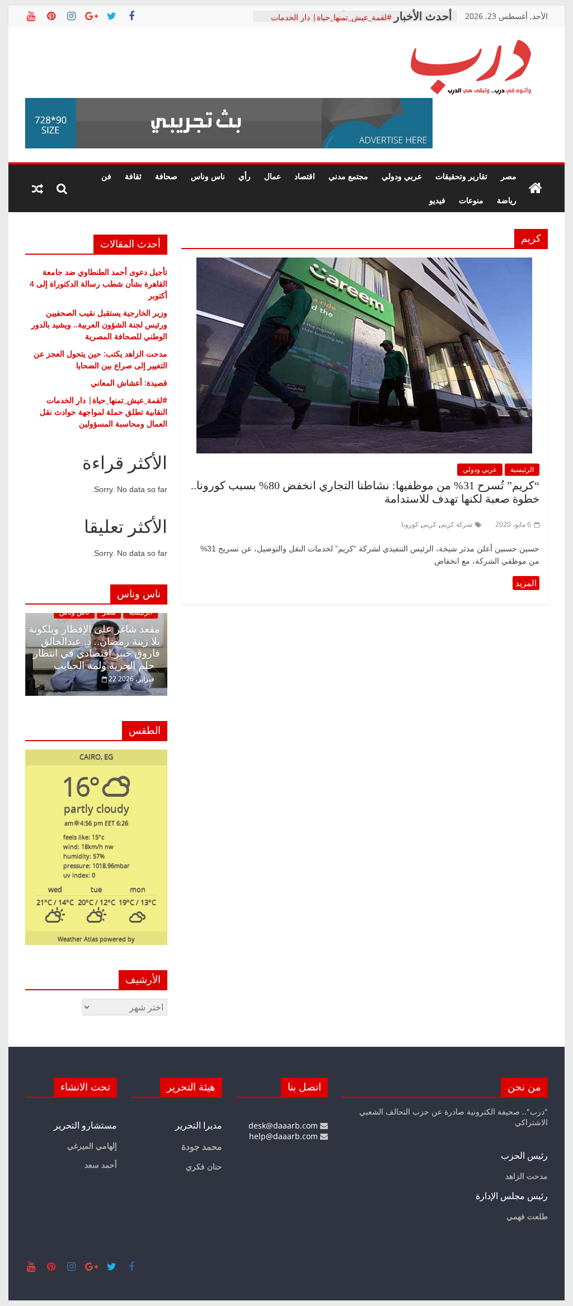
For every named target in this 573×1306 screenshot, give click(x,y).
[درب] (535, 188)
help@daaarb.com (284, 1136)
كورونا (410, 524)
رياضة (506, 200)
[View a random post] (37, 188)
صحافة (166, 176)
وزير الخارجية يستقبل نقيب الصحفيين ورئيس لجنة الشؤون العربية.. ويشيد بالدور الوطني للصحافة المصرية (99, 324)
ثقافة (133, 176)
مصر (508, 176)
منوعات (471, 200)
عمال (272, 176)
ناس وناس (208, 176)
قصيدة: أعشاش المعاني (353, 15)
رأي (244, 176)
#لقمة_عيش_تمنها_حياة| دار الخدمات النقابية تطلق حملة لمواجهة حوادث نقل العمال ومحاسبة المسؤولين (103, 412)
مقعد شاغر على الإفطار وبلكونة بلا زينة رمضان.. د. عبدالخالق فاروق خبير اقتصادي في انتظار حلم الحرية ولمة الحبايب (94, 647)
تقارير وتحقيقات (461, 176)
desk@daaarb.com (284, 1125)
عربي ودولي (402, 176)
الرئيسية (522, 469)
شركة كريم (456, 524)
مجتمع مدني (348, 176)
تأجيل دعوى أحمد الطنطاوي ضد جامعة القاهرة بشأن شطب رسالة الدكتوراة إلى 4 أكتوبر (98, 283)
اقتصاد (304, 176)
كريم (429, 524)
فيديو (437, 200)
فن (106, 176)
